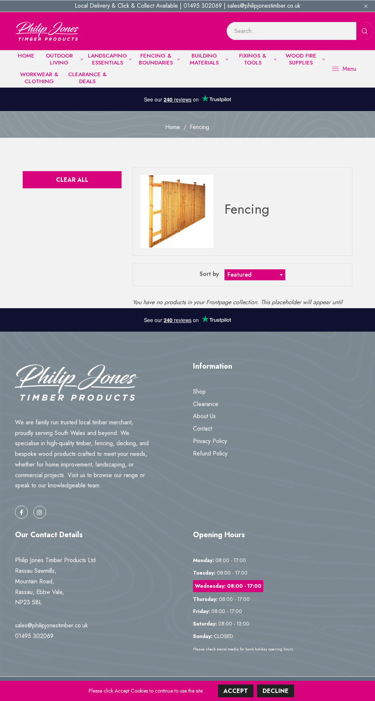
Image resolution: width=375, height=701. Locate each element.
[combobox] (254, 274)
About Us (204, 416)
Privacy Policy (210, 441)
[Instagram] (39, 512)
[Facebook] (21, 512)
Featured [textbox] (239, 274)
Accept (235, 691)
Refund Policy (210, 453)
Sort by (210, 274)
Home (172, 127)
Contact (202, 428)
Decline (276, 691)
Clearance (205, 404)
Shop (199, 391)
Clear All (72, 180)
